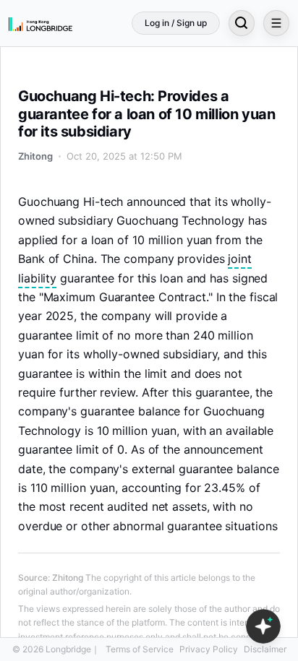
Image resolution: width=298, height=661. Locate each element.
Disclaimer (265, 649)
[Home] (40, 23)
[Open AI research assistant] (263, 626)
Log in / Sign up (176, 22)
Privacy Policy (208, 649)
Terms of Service (140, 649)
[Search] (242, 23)
